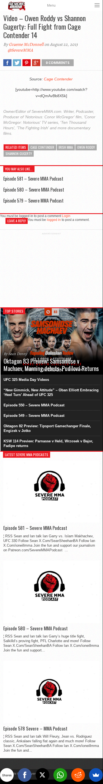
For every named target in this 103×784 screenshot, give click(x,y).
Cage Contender (58, 79)
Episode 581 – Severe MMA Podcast (33, 178)
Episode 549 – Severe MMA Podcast (34, 416)
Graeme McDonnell (26, 44)
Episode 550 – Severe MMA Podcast (34, 405)
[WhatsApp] (60, 775)
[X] (42, 775)
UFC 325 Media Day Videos (26, 380)
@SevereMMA (20, 50)
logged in (54, 220)
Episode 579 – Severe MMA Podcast (33, 200)
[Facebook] (25, 775)
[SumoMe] (96, 775)
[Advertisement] (51, 269)
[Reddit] (78, 775)
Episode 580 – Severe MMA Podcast (33, 189)
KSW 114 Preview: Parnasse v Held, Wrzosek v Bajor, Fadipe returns (48, 443)
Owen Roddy (86, 147)
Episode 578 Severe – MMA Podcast (35, 728)
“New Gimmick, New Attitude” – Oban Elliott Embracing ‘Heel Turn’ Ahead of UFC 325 (51, 392)
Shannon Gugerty (18, 153)
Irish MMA (66, 147)
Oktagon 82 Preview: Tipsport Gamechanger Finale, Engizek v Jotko (47, 428)
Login (66, 216)
